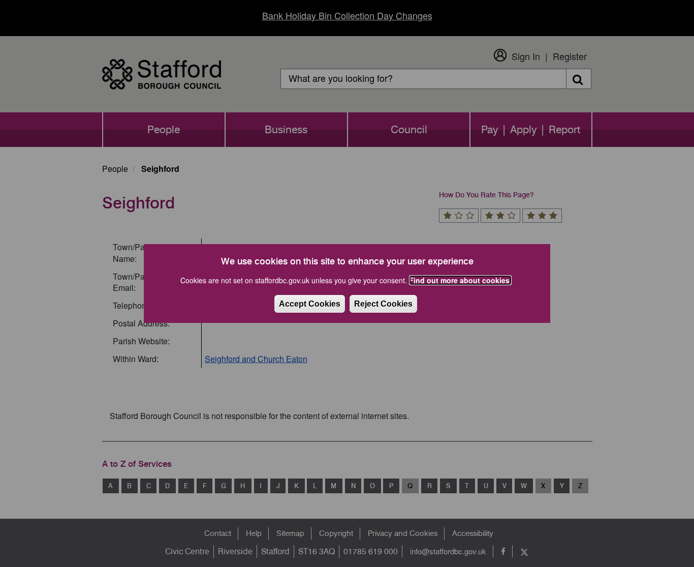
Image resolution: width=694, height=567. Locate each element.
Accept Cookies (309, 304)
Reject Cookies (383, 304)
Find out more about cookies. (460, 280)
